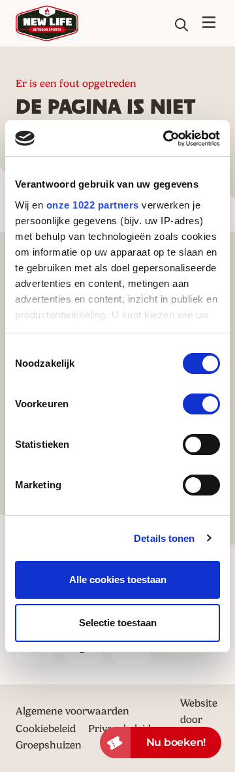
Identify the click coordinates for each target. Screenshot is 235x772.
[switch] (201, 404)
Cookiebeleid (46, 728)
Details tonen (164, 538)
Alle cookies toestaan (117, 579)
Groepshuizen (49, 745)
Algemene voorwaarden (72, 711)
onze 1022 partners (92, 204)
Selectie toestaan (118, 622)
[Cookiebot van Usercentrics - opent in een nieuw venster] (166, 138)
